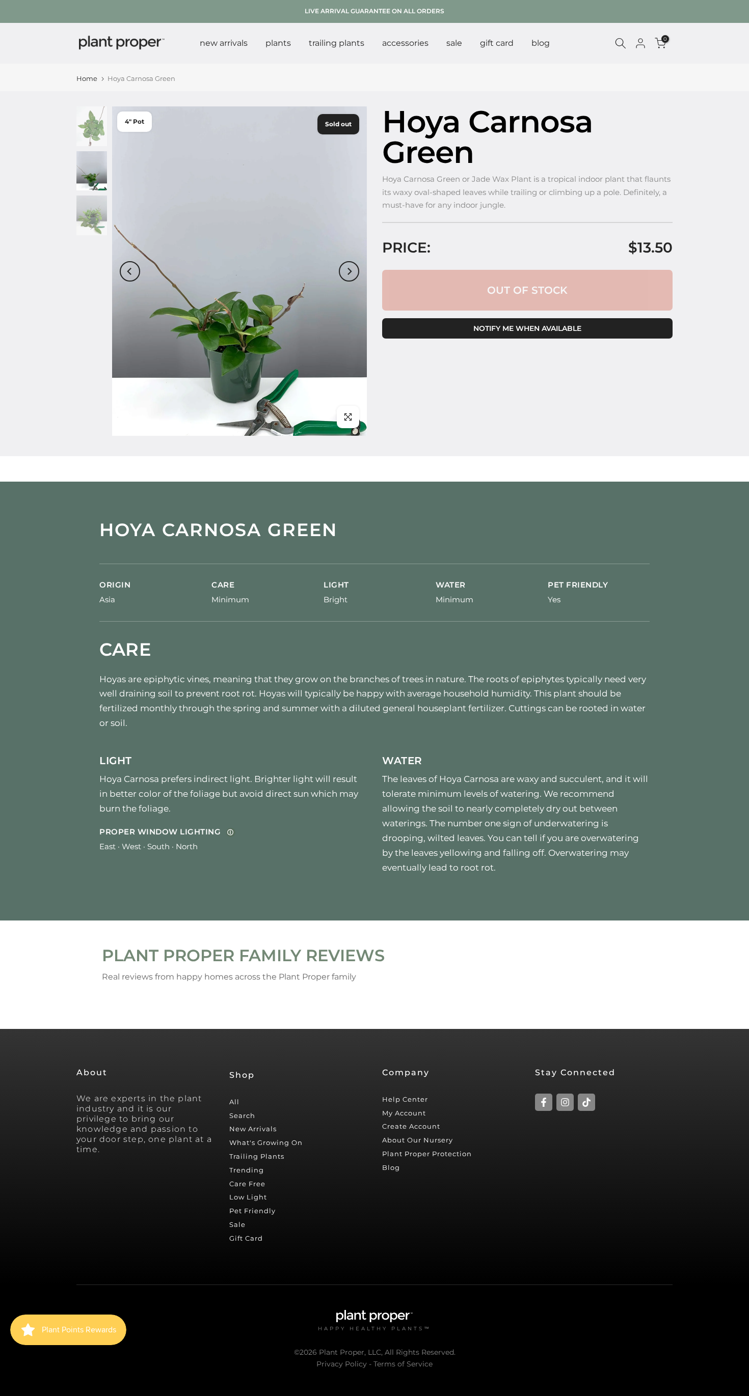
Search (242, 1115)
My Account (404, 1113)
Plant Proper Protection (427, 1154)
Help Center (405, 1099)
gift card (497, 43)
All (234, 1102)
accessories (405, 43)
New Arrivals (253, 1129)
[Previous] (130, 271)
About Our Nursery (417, 1140)
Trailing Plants (336, 43)
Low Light (248, 1197)
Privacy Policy (341, 1364)
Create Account (411, 1126)
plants (278, 43)
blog (540, 43)
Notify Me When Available (527, 328)
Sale (237, 1224)
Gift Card (246, 1238)
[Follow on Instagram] (565, 1102)
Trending (246, 1170)
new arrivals (224, 43)
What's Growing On (266, 1142)
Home (86, 78)
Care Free (247, 1184)
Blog (391, 1167)
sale (454, 43)
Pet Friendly (252, 1211)
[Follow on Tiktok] (586, 1102)
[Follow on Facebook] (543, 1102)
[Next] (349, 271)
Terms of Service (403, 1364)
